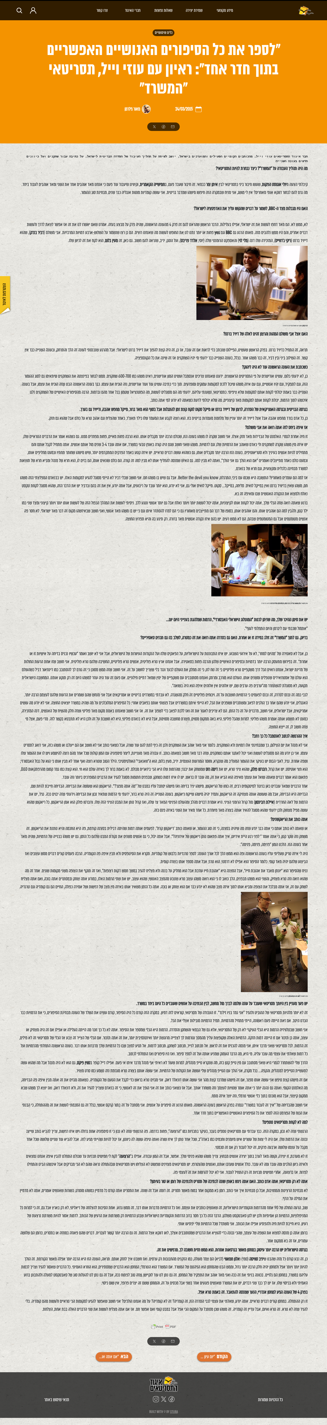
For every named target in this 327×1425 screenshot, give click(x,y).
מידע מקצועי (225, 10)
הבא (113, 1357)
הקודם (214, 1357)
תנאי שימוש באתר (56, 1399)
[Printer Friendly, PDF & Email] (163, 1327)
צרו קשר (102, 10)
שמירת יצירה (194, 10)
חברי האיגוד (133, 10)
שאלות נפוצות (163, 10)
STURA (174, 1411)
